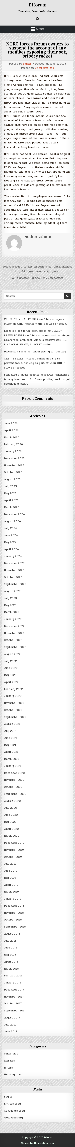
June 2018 (10, 948)
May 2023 (10, 605)
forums (8, 1068)
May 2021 (10, 745)
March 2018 (11, 969)
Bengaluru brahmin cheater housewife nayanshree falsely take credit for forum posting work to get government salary (37, 379)
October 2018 (13, 920)
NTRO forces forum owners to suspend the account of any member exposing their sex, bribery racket (37, 50)
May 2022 (10, 675)
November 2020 (14, 780)
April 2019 (11, 885)
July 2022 (10, 661)
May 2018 (10, 955)
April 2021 (11, 752)
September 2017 (15, 1011)
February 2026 (13, 444)
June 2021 (10, 738)
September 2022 (15, 647)
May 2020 (10, 822)
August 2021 (12, 724)
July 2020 (10, 808)
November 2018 (14, 913)
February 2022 (13, 689)
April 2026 (11, 430)
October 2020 (13, 787)
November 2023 (14, 570)
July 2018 (10, 941)
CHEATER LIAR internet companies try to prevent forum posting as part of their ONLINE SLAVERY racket (35, 363)
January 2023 (13, 619)
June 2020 (11, 815)
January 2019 (12, 899)
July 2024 (10, 528)
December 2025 (14, 458)
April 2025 (11, 500)
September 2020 (15, 794)
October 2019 (13, 857)
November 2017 (14, 997)
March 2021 (11, 759)
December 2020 (14, 773)
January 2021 (12, 766)
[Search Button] (37, 19)
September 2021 (15, 717)
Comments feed (14, 1111)
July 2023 (10, 598)
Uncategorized (44, 68)
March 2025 (11, 507)
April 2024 (11, 549)
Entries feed (12, 1104)
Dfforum (38, 4)
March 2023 (11, 612)
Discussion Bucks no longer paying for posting (35, 352)
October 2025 (13, 472)
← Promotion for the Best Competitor (37, 278)
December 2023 (14, 563)
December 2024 (14, 514)
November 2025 (14, 465)
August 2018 (12, 934)
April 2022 (11, 682)
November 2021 (14, 703)
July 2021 (10, 731)
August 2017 (12, 1018)
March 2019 (11, 892)
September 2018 (15, 927)
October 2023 (13, 577)
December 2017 (14, 990)
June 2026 (11, 423)
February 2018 (13, 976)
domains (9, 1061)
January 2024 (13, 556)
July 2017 (10, 1025)
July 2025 (10, 486)
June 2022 (11, 668)
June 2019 (10, 871)
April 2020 (11, 829)
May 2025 (10, 493)
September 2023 (15, 584)
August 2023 (12, 591)
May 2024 (10, 542)
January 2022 (13, 696)
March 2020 (11, 836)
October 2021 (13, 710)
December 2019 (14, 843)
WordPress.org (13, 1118)
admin (27, 64)
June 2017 (10, 1032)
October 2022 (13, 640)
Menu (40, 29)
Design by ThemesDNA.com (37, 1143)
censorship (11, 1054)
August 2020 (12, 801)
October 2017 (13, 1004)
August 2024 (12, 521)
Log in (8, 1097)
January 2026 (13, 451)
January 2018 (12, 983)
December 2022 (14, 626)
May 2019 (10, 878)
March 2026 (11, 438)
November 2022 (14, 633)
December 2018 (14, 906)
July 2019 (10, 864)
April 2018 (11, 962)
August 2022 (12, 654)
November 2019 (14, 850)
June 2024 (11, 535)
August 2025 (12, 479)
